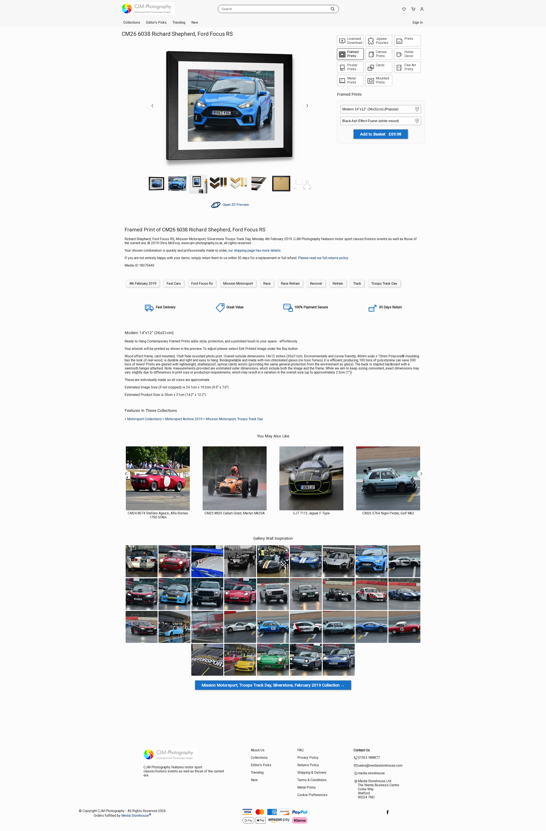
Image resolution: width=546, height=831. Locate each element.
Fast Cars (174, 283)
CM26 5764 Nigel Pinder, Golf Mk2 (388, 513)
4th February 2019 (142, 283)
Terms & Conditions (312, 780)
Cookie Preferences (312, 795)
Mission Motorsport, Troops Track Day (234, 419)
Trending (179, 22)
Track (357, 283)
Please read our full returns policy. (323, 258)
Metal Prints (306, 787)
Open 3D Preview (235, 205)
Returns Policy (308, 765)
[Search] (332, 9)
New (194, 22)
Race (267, 283)
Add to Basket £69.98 (380, 134)
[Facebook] (387, 814)
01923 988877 (369, 758)
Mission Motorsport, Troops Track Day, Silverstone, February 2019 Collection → (273, 685)
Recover (316, 283)
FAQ (300, 750)
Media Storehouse (135, 816)
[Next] (307, 106)
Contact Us (362, 750)
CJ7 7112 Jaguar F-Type (311, 513)
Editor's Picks (156, 22)
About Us (257, 750)
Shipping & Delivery (312, 772)
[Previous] (151, 106)
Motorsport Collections (144, 419)
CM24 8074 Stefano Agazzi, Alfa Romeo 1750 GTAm (158, 515)
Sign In (417, 22)
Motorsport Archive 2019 (183, 419)
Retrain (338, 283)
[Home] (148, 14)
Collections (131, 22)
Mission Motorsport (238, 283)
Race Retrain (290, 283)
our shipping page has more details (254, 250)
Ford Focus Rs (202, 283)
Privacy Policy (308, 758)
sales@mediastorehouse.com (380, 765)
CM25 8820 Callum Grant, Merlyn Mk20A (235, 513)
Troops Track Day (384, 283)
